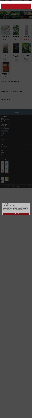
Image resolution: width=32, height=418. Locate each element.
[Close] (30, 2)
